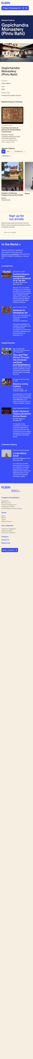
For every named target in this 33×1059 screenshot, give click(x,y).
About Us (5, 540)
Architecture (19, 151)
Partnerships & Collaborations (11, 509)
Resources (5, 543)
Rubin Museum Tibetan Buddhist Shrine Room (22, 413)
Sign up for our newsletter (10, 254)
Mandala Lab (6, 503)
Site (9, 151)
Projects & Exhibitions (10, 498)
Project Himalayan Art (12, 8)
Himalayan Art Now (8, 507)
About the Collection (8, 533)
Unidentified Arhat (19, 454)
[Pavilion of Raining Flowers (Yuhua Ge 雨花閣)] (12, 176)
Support (4, 537)
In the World (9, 244)
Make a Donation (8, 550)
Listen (3, 520)
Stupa (27, 193)
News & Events (6, 522)
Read (3, 516)
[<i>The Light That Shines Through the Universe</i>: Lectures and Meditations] (6, 351)
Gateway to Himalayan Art (20, 311)
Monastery (7, 156)
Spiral (3, 512)
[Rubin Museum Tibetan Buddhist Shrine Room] (6, 411)
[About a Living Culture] (6, 382)
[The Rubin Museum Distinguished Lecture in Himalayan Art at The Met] (6, 274)
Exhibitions (5, 501)
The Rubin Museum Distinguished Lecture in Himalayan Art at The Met (22, 277)
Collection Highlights (8, 529)
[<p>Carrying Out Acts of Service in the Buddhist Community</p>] (12, 115)
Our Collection (7, 526)
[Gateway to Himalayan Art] (6, 310)
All (3, 151)
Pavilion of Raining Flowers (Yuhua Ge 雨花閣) (12, 194)
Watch (3, 518)
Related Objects (8, 20)
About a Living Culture (20, 385)
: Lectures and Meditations (21, 360)
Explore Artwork (6, 531)
